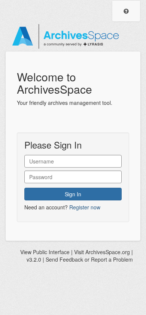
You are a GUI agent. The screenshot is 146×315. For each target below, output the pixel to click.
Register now (84, 207)
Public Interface (51, 252)
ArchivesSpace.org (107, 252)
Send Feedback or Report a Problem (89, 259)
